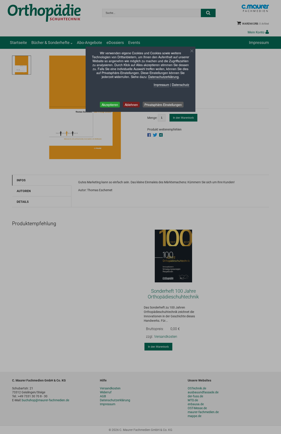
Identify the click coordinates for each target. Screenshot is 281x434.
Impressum (161, 84)
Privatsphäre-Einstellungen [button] (163, 104)
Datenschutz (180, 84)
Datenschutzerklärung (163, 76)
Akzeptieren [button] (110, 104)
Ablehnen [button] (131, 104)
